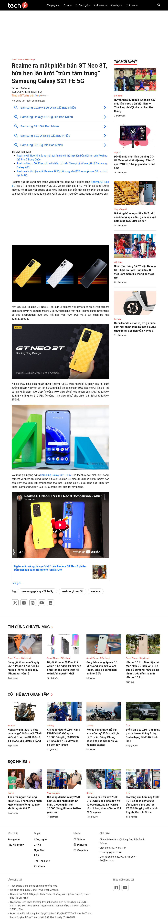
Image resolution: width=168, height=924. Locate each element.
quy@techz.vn (114, 852)
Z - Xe (66, 5)
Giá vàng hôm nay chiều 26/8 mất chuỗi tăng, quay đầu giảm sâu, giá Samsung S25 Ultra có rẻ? (135, 217)
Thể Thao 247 (42, 860)
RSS (36, 855)
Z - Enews (99, 5)
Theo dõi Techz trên (23, 95)
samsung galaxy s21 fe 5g (37, 591)
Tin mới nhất (125, 62)
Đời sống (118, 95)
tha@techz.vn (107, 860)
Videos (81, 839)
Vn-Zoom (39, 866)
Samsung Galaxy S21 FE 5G (56, 475)
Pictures (82, 844)
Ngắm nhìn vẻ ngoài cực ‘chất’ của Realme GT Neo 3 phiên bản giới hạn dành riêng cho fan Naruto (50, 568)
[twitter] (15, 602)
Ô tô (128, 725)
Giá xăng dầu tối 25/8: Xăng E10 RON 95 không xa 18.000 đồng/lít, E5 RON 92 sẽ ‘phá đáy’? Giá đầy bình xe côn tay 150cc (63, 737)
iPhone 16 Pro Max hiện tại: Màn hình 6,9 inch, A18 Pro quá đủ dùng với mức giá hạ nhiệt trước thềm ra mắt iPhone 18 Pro (142, 670)
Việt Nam (118, 262)
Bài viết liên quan (21, 151)
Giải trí (11, 793)
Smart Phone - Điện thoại (23, 59)
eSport (117, 152)
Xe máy (117, 319)
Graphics (82, 850)
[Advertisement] (60, 222)
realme (95, 591)
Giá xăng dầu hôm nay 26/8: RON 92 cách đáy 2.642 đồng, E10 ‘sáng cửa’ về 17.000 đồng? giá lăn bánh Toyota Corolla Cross (142, 805)
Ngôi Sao (39, 850)
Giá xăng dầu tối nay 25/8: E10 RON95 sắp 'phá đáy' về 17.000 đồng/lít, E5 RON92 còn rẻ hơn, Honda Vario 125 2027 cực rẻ (103, 805)
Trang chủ (14, 839)
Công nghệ (51, 5)
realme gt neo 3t (72, 591)
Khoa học (115, 5)
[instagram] (32, 602)
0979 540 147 (119, 847)
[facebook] (24, 602)
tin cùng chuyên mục (29, 627)
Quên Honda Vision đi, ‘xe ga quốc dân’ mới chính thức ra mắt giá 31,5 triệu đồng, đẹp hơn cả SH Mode (135, 327)
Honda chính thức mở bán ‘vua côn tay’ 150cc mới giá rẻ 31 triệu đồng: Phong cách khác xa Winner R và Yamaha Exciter (102, 737)
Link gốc (16, 583)
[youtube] (41, 602)
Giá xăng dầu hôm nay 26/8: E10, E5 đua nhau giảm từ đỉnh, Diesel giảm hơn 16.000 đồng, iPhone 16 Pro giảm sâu (64, 805)
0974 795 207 (127, 856)
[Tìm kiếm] (156, 5)
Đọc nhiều (18, 761)
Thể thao (131, 5)
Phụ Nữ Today (16, 844)
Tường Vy (25, 88)
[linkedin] (50, 602)
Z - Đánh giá (82, 5)
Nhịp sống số (120, 209)
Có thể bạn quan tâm (29, 694)
